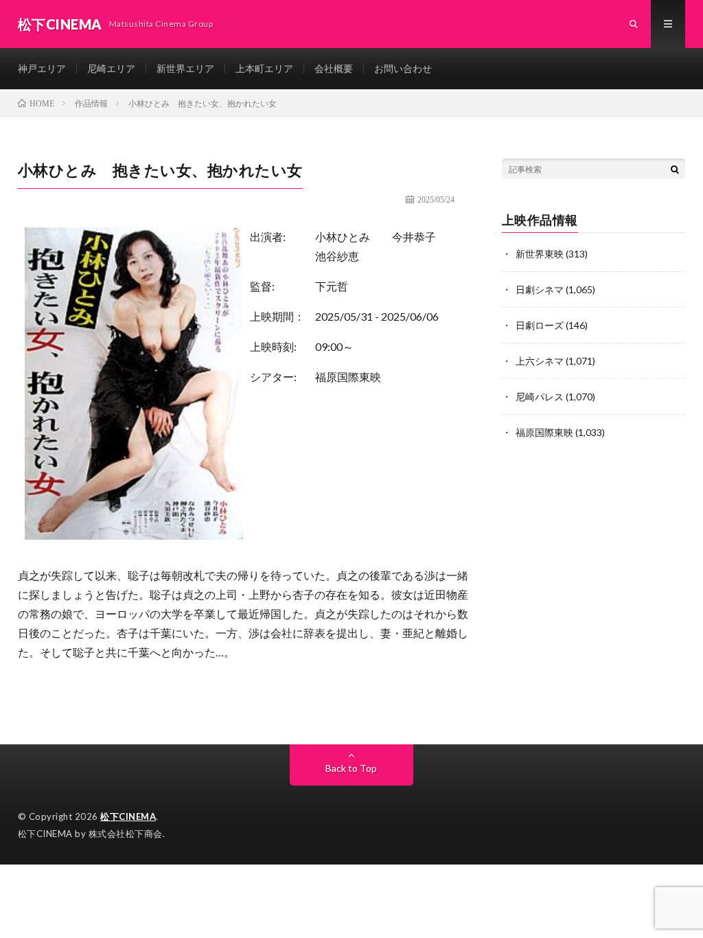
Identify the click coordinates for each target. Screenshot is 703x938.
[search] (675, 169)
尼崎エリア (111, 68)
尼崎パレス (540, 396)
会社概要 (333, 68)
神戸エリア (42, 68)
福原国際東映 (348, 376)
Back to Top (351, 768)
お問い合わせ (403, 68)
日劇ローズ (540, 325)
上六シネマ (540, 361)
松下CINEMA (128, 816)
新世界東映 (540, 254)
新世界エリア (185, 68)
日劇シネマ (540, 289)
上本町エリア (264, 68)
